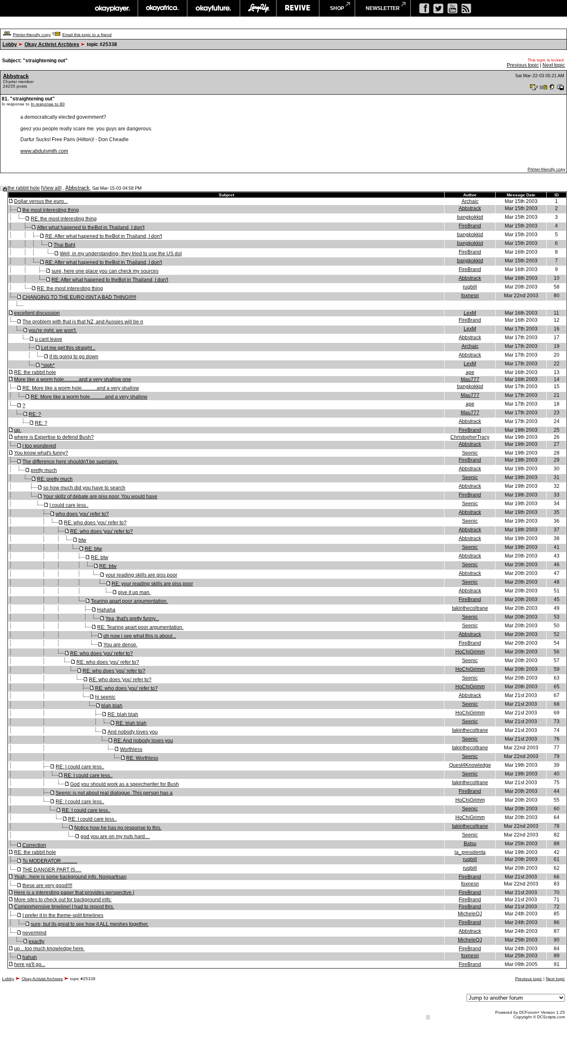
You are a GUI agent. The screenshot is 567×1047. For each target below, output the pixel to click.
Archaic (470, 201)
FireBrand (470, 226)
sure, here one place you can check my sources (105, 271)
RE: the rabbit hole (35, 372)
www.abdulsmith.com (44, 151)
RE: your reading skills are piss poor (152, 584)
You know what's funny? (41, 453)
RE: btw (93, 549)
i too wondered (39, 446)
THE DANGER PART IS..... (51, 870)
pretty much (44, 470)
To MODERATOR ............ (49, 861)
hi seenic (105, 697)
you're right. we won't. (53, 330)
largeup (258, 8)
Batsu (470, 843)
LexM (470, 313)
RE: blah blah (123, 714)
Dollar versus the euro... (41, 201)
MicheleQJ (470, 914)
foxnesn (470, 295)
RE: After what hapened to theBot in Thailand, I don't (103, 236)
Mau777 (470, 379)
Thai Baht (64, 245)
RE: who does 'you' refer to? (95, 523)
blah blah (111, 706)
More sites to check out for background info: (63, 900)
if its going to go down (73, 357)
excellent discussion (37, 313)
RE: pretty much (55, 479)
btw (82, 540)
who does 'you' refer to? (82, 514)
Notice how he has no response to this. (117, 828)
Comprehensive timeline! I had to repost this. (64, 907)
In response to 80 (48, 104)
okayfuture (214, 8)
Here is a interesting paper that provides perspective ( (74, 892)
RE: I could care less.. (80, 767)
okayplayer (111, 8)
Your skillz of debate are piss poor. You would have (100, 496)
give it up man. (134, 592)
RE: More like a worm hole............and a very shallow (80, 388)
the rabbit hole (23, 188)
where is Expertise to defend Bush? (54, 437)
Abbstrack (16, 76)
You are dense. (120, 645)
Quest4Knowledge (470, 765)
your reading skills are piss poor (141, 575)
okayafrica (162, 8)
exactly (36, 941)
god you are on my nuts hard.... (115, 836)
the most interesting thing (50, 210)
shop (337, 8)
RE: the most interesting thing (64, 219)
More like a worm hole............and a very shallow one (72, 379)
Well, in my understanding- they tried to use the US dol (121, 254)
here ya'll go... (29, 964)
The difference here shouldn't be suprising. (70, 462)
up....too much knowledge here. (49, 949)
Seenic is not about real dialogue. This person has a (114, 793)
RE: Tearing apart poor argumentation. (140, 627)
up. (17, 430)
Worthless (131, 749)
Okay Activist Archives (51, 44)
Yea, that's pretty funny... (132, 618)
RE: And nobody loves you (143, 741)
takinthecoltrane (470, 608)
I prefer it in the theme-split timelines (62, 915)
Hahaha (106, 610)
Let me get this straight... (68, 348)
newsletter (383, 8)
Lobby (9, 44)
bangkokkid (470, 217)
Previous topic (523, 65)
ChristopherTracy (469, 437)
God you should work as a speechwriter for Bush (124, 784)
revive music (298, 8)
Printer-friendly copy (32, 34)
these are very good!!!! (47, 885)
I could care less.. (68, 505)
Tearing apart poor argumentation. (129, 601)
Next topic (554, 65)
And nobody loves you (133, 732)
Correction (34, 845)
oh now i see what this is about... (139, 636)
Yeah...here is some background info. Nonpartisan (70, 877)
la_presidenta (470, 852)
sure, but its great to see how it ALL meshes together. (90, 924)
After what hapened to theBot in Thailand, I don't (90, 227)
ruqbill (470, 287)
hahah (29, 957)
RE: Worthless (142, 758)
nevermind (34, 933)
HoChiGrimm (470, 652)
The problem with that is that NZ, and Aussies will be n (82, 322)
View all (51, 188)
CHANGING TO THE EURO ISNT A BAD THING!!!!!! (79, 297)
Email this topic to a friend (87, 34)
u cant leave (48, 339)
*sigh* (48, 365)
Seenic (470, 453)
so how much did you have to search (84, 488)
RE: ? (35, 414)
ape (470, 372)
